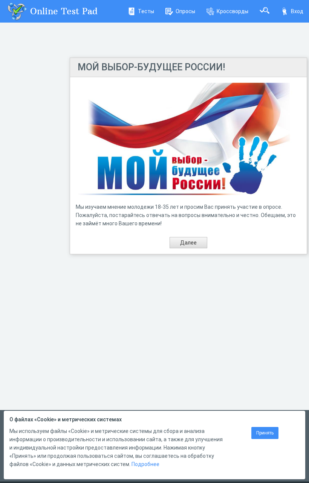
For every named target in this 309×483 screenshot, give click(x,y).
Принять (265, 433)
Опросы (185, 11)
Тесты (146, 11)
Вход (297, 11)
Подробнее (145, 464)
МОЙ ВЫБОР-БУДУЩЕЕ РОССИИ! (151, 67)
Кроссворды (232, 11)
